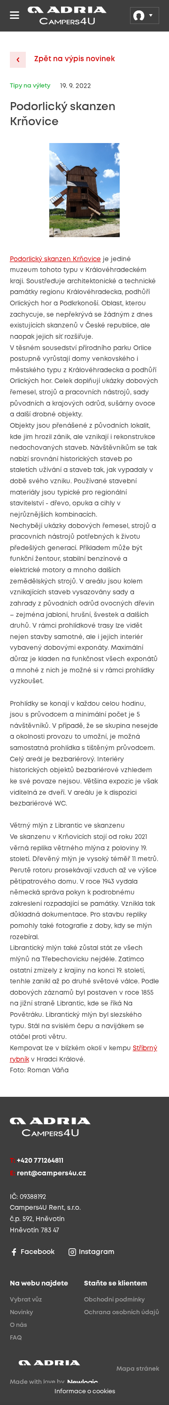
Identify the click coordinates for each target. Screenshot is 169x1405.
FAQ (16, 1338)
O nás (18, 1325)
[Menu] (14, 15)
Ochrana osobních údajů (121, 1312)
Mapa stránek (137, 1369)
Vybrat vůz (26, 1299)
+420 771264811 (40, 1161)
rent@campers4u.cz (51, 1174)
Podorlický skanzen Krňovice (55, 259)
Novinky (21, 1312)
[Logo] (43, 15)
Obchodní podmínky (114, 1299)
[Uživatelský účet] (144, 15)
